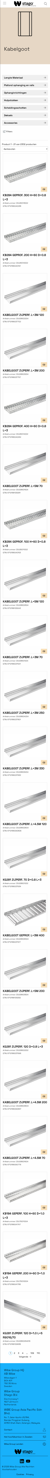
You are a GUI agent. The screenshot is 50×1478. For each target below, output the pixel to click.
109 (32, 1353)
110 (38, 1353)
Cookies (20, 1474)
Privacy (30, 1474)
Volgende (23, 1356)
